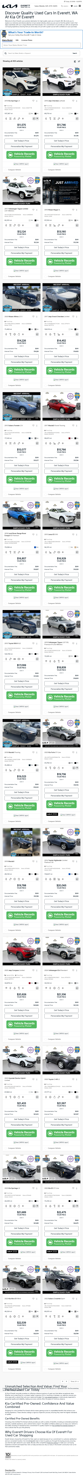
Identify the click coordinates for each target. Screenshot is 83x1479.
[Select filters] (75, 61)
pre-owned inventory (51, 1397)
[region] (22, 134)
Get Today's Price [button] (21, 141)
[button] (38, 81)
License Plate (26, 40)
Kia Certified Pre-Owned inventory (63, 1425)
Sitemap (24, 1472)
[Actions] (37, 101)
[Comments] (34, 118)
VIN (17, 40)
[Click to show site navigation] (80, 6)
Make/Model (7, 40)
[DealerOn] (10, 1470)
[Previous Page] (63, 1381)
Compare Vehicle (14, 170)
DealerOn (18, 1472)
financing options (52, 1443)
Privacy (29, 1472)
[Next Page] (66, 1381)
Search (75, 53)
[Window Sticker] (37, 118)
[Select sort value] (78, 61)
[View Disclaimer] (23, 118)
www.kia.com (16, 1474)
